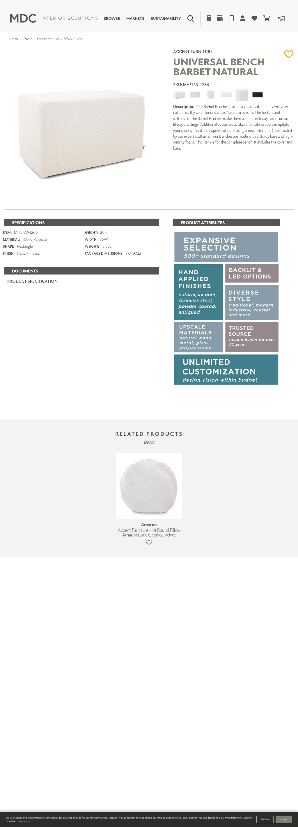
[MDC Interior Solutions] (53, 18)
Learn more (24, 821)
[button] (289, 54)
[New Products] (63, 48)
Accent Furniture (47, 39)
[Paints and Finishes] (212, 48)
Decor (27, 39)
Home (14, 39)
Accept (284, 819)
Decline (265, 819)
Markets (135, 18)
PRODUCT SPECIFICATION (32, 281)
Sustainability (166, 18)
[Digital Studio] (127, 48)
